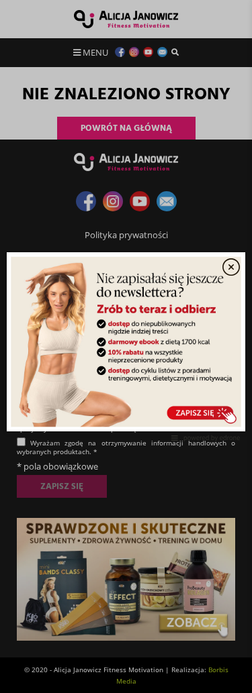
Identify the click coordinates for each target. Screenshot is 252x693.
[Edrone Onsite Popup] (126, 346)
